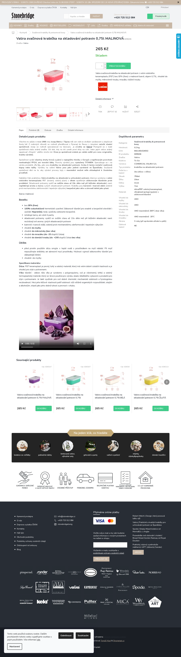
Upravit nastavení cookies (115, 637)
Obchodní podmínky (25, 537)
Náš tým (73, 7)
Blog (19, 549)
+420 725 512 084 (65, 520)
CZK (147, 7)
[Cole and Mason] (106, 587)
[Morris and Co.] (155, 572)
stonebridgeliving (65, 524)
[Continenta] (74, 602)
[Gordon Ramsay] (26, 602)
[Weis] (58, 602)
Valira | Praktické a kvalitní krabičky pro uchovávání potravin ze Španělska (149, 523)
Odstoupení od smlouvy (27, 545)
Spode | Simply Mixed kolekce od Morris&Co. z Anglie (147, 530)
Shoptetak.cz (118, 640)
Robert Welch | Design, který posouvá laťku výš (149, 517)
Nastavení (15, 646)
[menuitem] (16, 25)
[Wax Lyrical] (106, 602)
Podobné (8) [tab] (34, 130)
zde (38, 639)
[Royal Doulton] (155, 587)
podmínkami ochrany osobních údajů (108, 553)
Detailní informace (103, 98)
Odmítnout (66, 635)
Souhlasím (83, 635)
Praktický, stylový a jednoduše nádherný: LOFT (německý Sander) (147, 545)
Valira (89, 147)
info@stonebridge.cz (66, 516)
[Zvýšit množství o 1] (105, 64)
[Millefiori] (90, 616)
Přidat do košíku (117, 66)
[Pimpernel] (26, 572)
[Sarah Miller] (122, 587)
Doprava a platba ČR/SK (47, 7)
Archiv (138, 552)
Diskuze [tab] (48, 130)
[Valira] (74, 587)
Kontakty (63, 7)
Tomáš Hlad (106, 640)
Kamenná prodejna (19, 7)
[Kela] (42, 602)
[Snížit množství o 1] (105, 67)
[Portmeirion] (90, 572)
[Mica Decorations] (122, 602)
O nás (32, 7)
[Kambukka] (90, 587)
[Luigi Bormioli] (26, 587)
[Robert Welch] (138, 572)
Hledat (96, 16)
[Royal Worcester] (58, 572)
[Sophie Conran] (74, 572)
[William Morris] (42, 587)
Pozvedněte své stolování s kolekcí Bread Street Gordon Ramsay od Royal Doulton (149, 538)
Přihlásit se (101, 559)
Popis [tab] (21, 130)
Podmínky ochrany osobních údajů (31, 541)
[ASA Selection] (58, 587)
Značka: (22, 43)
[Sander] (42, 572)
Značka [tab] (60, 130)
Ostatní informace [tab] (75, 130)
